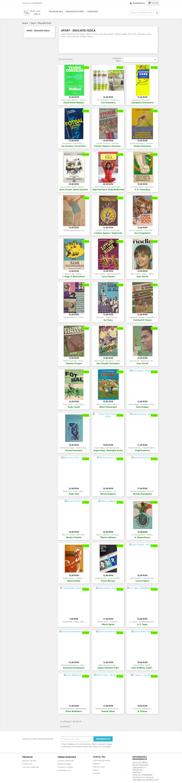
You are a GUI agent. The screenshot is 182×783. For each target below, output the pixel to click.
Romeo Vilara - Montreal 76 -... (108, 709)
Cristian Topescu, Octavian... (108, 143)
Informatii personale (101, 760)
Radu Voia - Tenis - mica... (74, 491)
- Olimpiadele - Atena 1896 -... (73, 622)
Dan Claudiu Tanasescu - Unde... (108, 361)
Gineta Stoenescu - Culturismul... (74, 448)
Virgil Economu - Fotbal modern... (142, 448)
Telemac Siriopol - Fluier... (74, 361)
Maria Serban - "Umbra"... (74, 578)
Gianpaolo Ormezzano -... (142, 100)
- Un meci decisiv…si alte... (74, 317)
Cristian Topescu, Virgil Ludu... (108, 230)
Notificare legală (64, 764)
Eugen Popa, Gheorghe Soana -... (108, 448)
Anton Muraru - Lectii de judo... (108, 578)
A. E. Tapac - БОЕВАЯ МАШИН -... (142, 622)
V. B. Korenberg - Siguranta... (142, 187)
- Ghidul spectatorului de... (74, 230)
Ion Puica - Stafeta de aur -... (108, 317)
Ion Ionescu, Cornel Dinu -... (73, 143)
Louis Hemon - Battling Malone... (108, 274)
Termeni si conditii (65, 767)
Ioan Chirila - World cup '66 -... (142, 361)
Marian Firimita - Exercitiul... (74, 535)
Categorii (92, 11)
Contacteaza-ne (64, 770)
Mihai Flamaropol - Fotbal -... (108, 404)
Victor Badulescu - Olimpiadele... (73, 709)
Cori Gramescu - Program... (108, 100)
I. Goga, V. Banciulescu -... (74, 274)
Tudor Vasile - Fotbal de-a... (73, 404)
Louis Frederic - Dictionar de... (142, 578)
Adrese (96, 770)
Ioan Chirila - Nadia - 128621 (142, 274)
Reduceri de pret (75, 11)
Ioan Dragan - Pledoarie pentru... (142, 404)
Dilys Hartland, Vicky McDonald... (108, 187)
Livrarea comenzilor (66, 760)
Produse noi (56, 11)
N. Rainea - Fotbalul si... (142, 709)
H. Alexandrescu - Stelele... (142, 535)
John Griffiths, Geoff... (142, 665)
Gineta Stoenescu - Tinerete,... (142, 143)
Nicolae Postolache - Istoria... (142, 491)
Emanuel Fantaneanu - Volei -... (74, 665)
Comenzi (96, 763)
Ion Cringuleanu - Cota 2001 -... (142, 230)
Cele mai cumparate (30, 767)
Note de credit (99, 767)
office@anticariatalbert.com (145, 780)
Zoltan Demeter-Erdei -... (108, 665)
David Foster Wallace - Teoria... (74, 100)
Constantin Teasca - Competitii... (142, 317)
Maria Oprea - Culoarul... (108, 622)
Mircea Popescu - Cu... (108, 491)
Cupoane (96, 773)
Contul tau (99, 757)
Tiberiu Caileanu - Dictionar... (108, 535)
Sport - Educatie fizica (38, 31)
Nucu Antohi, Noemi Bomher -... (74, 187)
